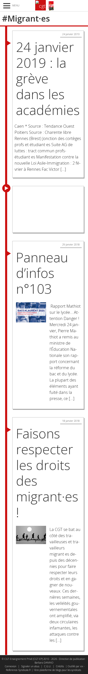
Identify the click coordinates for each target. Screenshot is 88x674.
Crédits (60, 666)
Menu (15, 5)
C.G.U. (47, 666)
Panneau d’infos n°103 (42, 273)
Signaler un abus (30, 666)
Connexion (10, 666)
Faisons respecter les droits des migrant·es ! (47, 472)
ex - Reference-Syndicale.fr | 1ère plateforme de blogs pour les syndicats (45, 668)
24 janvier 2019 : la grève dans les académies (48, 78)
